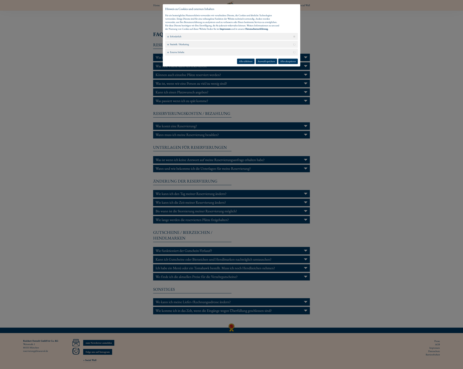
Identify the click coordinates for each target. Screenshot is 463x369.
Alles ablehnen (246, 61)
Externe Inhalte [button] (177, 52)
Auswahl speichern (266, 61)
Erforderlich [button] (175, 36)
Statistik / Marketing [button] (179, 44)
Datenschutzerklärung (256, 28)
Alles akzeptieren (288, 61)
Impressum (225, 28)
